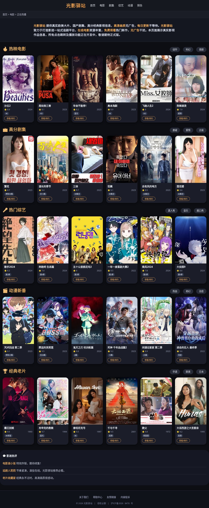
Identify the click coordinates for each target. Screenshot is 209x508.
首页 (92, 5)
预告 (139, 5)
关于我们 (83, 497)
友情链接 (111, 497)
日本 (201, 371)
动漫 (130, 5)
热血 (175, 291)
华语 (175, 371)
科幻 (188, 49)
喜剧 (201, 49)
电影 (102, 5)
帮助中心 (97, 497)
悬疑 (175, 130)
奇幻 (188, 291)
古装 (201, 130)
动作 (175, 49)
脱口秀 (200, 210)
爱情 (188, 130)
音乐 (186, 210)
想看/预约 (11, 118)
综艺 (121, 5)
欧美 (188, 371)
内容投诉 (125, 497)
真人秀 (171, 210)
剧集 (111, 5)
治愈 (201, 291)
